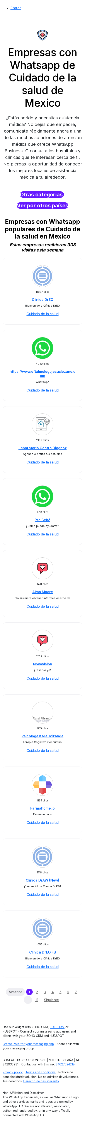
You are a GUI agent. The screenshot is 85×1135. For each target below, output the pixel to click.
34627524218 (65, 1064)
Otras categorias (42, 194)
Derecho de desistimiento (41, 1081)
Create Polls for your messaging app (28, 1044)
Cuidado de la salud (43, 314)
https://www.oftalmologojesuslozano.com (42, 373)
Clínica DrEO (42, 299)
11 (36, 1000)
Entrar (15, 8)
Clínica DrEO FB (42, 952)
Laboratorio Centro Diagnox (43, 448)
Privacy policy (13, 1072)
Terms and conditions (41, 1072)
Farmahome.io (42, 808)
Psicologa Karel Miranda (42, 736)
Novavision (42, 664)
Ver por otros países (42, 205)
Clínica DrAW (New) (42, 880)
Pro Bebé (42, 520)
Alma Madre (42, 592)
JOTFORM (57, 1027)
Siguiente (51, 1000)
